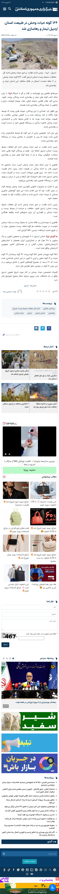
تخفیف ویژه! (29, 470)
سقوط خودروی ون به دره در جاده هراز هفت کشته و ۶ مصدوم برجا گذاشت (29, 827)
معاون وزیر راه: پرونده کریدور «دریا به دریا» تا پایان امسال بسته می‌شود (30, 801)
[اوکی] (4, 870)
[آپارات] (41, 870)
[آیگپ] (32, 870)
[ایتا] (27, 870)
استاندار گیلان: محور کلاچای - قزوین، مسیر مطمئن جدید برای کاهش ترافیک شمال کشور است (28, 791)
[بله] (36, 870)
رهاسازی (51, 313)
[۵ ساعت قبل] (29, 680)
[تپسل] (3, 423)
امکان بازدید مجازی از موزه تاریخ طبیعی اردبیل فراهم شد (17, 373)
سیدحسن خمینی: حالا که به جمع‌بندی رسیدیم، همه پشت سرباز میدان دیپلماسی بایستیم (28, 784)
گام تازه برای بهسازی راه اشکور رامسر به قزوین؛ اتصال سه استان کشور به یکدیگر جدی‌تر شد (28, 834)
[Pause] (5, 454)
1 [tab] (13, 658)
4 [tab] (4, 658)
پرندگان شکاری (49, 308)
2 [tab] (10, 658)
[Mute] (9, 454)
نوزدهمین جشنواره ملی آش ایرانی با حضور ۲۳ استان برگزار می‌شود (29, 806)
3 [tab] (7, 658)
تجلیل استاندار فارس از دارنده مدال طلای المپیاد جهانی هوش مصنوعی (28, 796)
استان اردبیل (40, 313)
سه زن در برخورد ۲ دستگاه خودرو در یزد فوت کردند (36, 814)
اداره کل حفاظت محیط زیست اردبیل (26, 308)
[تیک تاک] (9, 870)
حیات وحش (19, 313)
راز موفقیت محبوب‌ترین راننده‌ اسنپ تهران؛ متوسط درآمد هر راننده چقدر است (30, 820)
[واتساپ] (27, 874)
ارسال (5, 644)
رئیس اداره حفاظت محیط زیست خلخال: (45, 372)
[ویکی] (32, 874)
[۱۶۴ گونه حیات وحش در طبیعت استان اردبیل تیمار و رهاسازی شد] (29, 54)
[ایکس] (50, 870)
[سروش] (23, 870)
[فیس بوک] (13, 870)
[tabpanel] (29, 685)
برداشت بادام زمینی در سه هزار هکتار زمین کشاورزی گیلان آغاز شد (30, 810)
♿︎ (53, 887)
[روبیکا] (45, 870)
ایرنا (33, 9)
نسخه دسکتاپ (29, 861)
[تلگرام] (55, 870)
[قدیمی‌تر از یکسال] (44, 359)
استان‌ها (33, 285)
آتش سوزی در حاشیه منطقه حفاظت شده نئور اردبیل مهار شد (45, 405)
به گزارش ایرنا (52, 236)
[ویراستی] (18, 870)
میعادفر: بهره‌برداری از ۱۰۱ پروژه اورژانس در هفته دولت (36, 702)
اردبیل (26, 285)
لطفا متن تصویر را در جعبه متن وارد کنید (42, 634)
